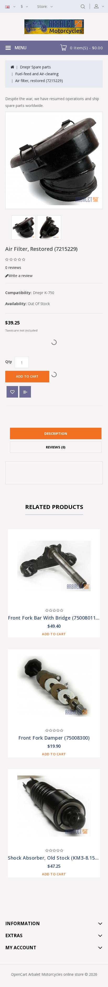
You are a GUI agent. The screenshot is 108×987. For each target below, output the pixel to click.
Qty (8, 361)
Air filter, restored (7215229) (39, 80)
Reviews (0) (55, 447)
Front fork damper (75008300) (54, 738)
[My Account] (102, 6)
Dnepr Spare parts (35, 66)
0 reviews (13, 267)
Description (55, 433)
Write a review (20, 275)
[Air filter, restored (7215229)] (54, 160)
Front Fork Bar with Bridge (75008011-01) (56, 618)
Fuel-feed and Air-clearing (36, 73)
